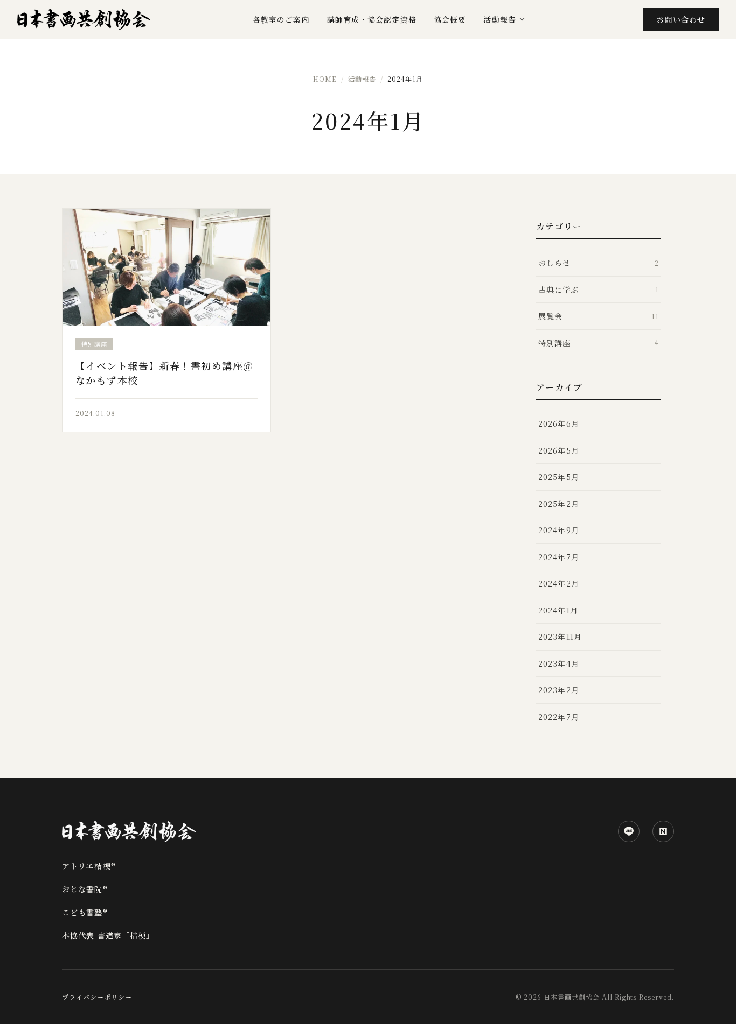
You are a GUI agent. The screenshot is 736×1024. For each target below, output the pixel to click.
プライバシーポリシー (97, 996)
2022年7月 (558, 716)
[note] (663, 831)
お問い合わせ (680, 19)
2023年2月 (558, 689)
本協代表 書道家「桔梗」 (108, 935)
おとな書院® (85, 889)
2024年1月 (558, 610)
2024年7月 (558, 557)
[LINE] (629, 831)
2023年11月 (560, 636)
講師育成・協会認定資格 (371, 19)
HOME (325, 78)
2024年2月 (558, 583)
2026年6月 (558, 423)
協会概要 (450, 19)
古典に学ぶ (598, 289)
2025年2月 (558, 503)
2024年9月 (558, 530)
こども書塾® (85, 912)
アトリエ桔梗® (89, 865)
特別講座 (598, 342)
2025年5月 (558, 476)
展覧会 (598, 315)
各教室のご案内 (281, 19)
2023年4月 (558, 663)
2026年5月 (558, 450)
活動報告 (499, 19)
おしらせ (598, 262)
